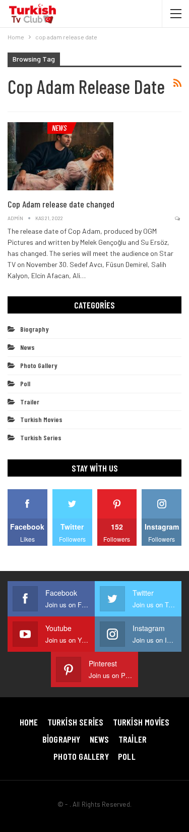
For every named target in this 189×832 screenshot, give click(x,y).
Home (29, 721)
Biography (34, 329)
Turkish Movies (41, 419)
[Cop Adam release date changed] (60, 156)
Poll (25, 383)
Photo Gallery (38, 365)
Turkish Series (40, 437)
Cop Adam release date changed (61, 204)
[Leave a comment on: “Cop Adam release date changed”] (178, 218)
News (59, 127)
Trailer (29, 401)
